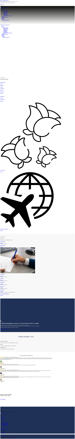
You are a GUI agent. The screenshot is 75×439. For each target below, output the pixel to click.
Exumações (2, 85)
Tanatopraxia (2, 91)
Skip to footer (7, 0)
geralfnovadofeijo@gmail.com (4, 428)
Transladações (2, 88)
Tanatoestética (2, 96)
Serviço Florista (2, 170)
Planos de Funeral (2, 82)
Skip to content (2, 0)
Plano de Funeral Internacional (4, 293)
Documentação (2, 99)
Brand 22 (4, 435)
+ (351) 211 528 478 (3, 432)
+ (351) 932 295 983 (3, 430)
